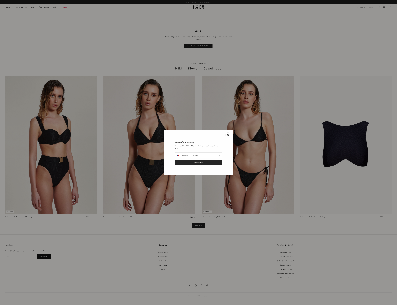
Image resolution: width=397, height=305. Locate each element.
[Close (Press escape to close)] (228, 135)
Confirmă (198, 162)
